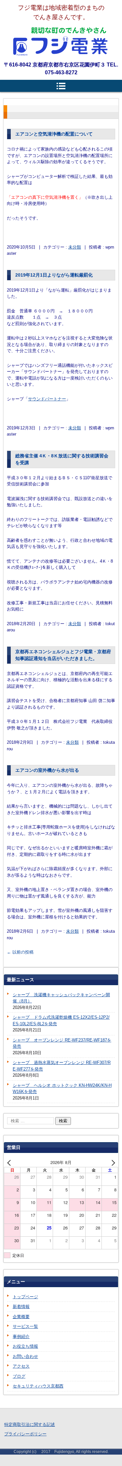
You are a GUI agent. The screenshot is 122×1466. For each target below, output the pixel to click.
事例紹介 (21, 1336)
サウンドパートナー (47, 398)
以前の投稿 (20, 952)
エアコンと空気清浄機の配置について (54, 134)
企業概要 (21, 1316)
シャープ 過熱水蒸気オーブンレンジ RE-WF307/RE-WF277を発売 (62, 1065)
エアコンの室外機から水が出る (47, 770)
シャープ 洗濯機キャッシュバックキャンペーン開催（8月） (61, 998)
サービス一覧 (25, 1326)
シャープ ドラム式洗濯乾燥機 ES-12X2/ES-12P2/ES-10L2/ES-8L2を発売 (61, 1020)
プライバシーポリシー (25, 1433)
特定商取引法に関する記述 (29, 1424)
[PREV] (10, 1162)
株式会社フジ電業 (61, 41)
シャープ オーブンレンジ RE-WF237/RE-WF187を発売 (62, 1043)
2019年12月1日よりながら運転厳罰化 (54, 275)
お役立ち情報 (25, 1346)
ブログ (19, 1376)
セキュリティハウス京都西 (38, 1386)
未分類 (74, 247)
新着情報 (21, 1306)
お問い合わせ (25, 1356)
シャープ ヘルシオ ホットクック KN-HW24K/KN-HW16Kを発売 (62, 1088)
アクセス (21, 1366)
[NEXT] (112, 1162)
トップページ (25, 1296)
